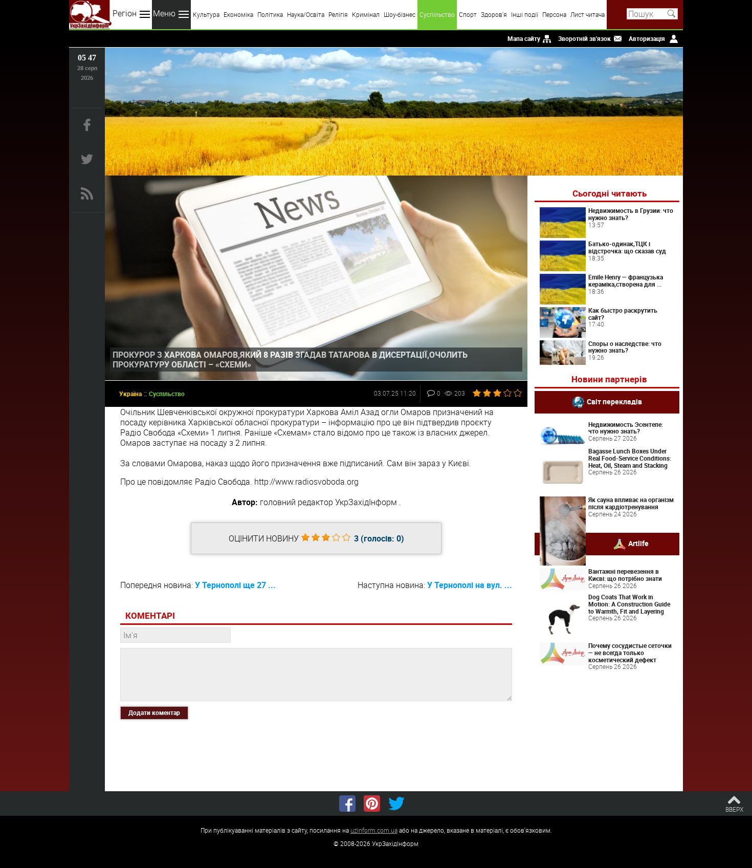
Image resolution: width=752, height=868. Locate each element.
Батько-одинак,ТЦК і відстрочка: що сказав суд (627, 247)
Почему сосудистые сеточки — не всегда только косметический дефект (630, 652)
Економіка (238, 14)
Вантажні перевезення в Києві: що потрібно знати (625, 574)
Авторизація (647, 38)
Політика (270, 14)
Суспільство (437, 14)
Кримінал (366, 14)
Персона (554, 14)
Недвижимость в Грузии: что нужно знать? (630, 214)
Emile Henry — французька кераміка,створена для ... (625, 280)
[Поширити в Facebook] (347, 803)
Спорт (468, 14)
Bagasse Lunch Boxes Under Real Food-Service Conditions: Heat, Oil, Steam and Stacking (629, 458)
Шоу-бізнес (399, 14)
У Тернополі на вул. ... (469, 585)
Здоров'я (494, 14)
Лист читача (587, 14)
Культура (206, 14)
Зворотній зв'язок (584, 38)
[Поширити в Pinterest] (372, 803)
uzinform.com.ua (373, 830)
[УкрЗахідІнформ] (90, 14)
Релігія (338, 14)
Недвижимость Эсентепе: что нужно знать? (625, 428)
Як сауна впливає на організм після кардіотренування (631, 503)
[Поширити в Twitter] (396, 803)
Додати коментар (154, 712)
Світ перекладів (614, 401)
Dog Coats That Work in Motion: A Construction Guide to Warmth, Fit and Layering (629, 604)
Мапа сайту (523, 38)
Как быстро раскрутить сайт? (622, 313)
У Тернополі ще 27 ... (235, 585)
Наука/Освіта (305, 14)
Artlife (638, 543)
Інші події (524, 14)
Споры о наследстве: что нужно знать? (624, 347)
